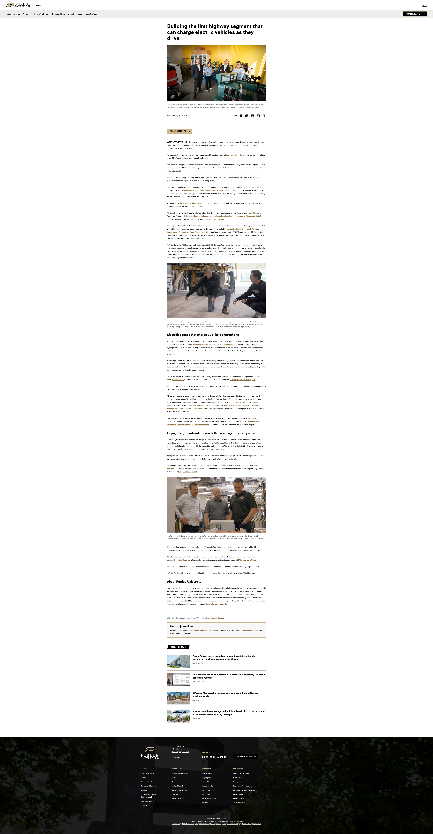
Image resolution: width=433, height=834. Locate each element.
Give (173, 782)
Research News (58, 14)
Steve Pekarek (235, 402)
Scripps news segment (187, 471)
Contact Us (257, 824)
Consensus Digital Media (192, 408)
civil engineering (190, 216)
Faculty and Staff (208, 786)
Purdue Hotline (238, 798)
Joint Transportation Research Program (218, 225)
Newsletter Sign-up (413, 14)
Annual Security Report (241, 773)
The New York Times (187, 203)
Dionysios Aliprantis (182, 560)
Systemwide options (244, 756)
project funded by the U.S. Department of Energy (214, 344)
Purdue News (238, 794)
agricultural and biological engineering (216, 216)
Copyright (192, 821)
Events (174, 777)
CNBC (199, 203)
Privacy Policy (247, 824)
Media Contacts (91, 14)
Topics (25, 14)
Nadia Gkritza (253, 213)
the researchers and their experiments (202, 630)
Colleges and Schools (148, 786)
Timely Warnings (239, 802)
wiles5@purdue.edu (216, 618)
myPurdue (206, 790)
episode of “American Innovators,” (237, 405)
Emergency (237, 782)
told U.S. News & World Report (242, 379)
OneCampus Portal (209, 798)
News (38, 5)
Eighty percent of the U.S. (235, 155)
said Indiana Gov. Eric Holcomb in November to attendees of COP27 (210, 190)
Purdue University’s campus (247, 630)
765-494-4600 (177, 757)
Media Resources (75, 14)
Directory (144, 790)
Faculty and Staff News (40, 14)
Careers (143, 777)
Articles (17, 14)
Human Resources (147, 801)
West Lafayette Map (147, 773)
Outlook (205, 802)
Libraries (144, 805)
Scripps (206, 203)
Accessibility (176, 824)
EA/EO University (188, 824)
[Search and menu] (424, 5)
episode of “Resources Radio (248, 216)
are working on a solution (230, 145)
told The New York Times (246, 560)
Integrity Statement (202, 824)
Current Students (208, 782)
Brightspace (206, 777)
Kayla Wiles (183, 116)
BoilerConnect (207, 773)
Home (8, 14)
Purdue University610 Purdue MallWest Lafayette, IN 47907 (180, 749)
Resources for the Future (216, 219)
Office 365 (206, 794)
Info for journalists (178, 131)
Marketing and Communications (244, 790)
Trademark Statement (236, 821)
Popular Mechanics (217, 203)
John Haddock (177, 379)
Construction (237, 777)
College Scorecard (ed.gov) (231, 824)
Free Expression (215, 824)
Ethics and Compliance (180, 773)
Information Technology (241, 786)
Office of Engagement (179, 790)
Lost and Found (177, 786)
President (175, 794)
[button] (264, 116)
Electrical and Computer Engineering (204, 405)
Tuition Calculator (178, 798)
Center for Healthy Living (149, 782)
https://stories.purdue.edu (216, 604)
